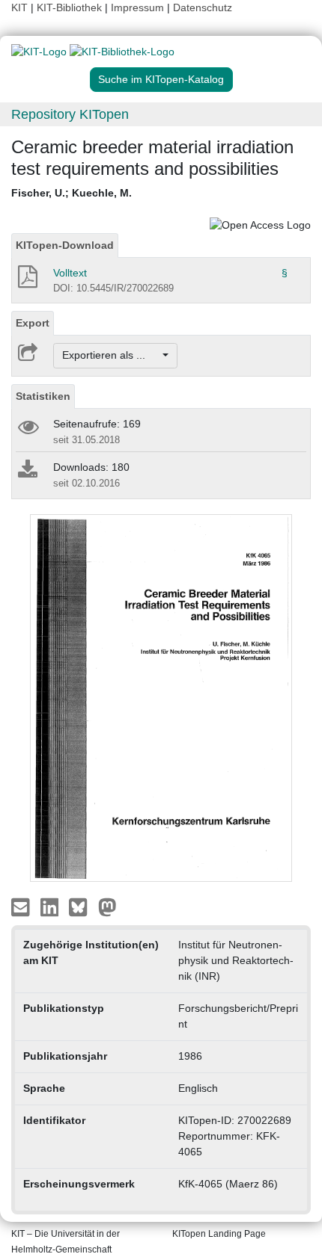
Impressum (137, 7)
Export (32, 323)
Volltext (70, 273)
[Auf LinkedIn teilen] (51, 906)
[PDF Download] (26, 281)
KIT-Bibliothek (71, 7)
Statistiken (43, 396)
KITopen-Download (65, 245)
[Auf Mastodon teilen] (107, 906)
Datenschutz (202, 7)
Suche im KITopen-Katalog (161, 79)
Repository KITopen (70, 114)
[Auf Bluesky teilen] (82, 906)
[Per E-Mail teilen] (22, 906)
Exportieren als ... (111, 355)
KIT (19, 7)
